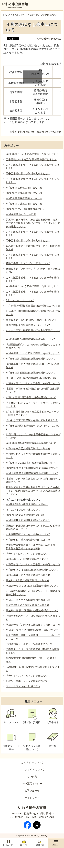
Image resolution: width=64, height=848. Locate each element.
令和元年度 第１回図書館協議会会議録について (32, 569)
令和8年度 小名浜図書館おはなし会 (25, 208)
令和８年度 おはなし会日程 (21, 214)
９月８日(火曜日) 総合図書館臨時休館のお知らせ (33, 378)
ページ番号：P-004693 (48, 38)
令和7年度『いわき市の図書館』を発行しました (32, 286)
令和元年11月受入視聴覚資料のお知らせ (28, 520)
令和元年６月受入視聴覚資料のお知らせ (28, 575)
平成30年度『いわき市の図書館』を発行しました (33, 624)
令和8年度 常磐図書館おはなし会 (24, 198)
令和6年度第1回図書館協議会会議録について (30, 358)
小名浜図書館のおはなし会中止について (28, 534)
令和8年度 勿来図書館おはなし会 (24, 203)
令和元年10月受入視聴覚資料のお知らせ (28, 539)
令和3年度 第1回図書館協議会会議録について (31, 462)
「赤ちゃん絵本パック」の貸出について (28, 553)
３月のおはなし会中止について (23, 509)
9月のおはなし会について (20, 300)
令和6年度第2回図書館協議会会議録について (30, 339)
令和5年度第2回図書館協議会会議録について (30, 372)
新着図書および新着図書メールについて (28, 325)
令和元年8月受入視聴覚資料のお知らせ (27, 559)
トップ (6, 14)
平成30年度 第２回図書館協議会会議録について (32, 610)
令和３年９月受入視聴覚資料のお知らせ (28, 448)
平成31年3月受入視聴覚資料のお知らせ (27, 580)
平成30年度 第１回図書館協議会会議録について (32, 629)
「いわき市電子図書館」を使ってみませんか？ (32, 420)
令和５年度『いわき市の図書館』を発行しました (33, 383)
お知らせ (18, 14)
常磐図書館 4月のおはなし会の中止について (31, 319)
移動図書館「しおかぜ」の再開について (28, 263)
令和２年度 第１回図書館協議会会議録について (32, 467)
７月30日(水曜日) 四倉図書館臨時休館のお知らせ (33, 305)
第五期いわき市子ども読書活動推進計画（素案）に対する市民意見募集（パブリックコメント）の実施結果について (33, 223)
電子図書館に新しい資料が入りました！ (28, 173)
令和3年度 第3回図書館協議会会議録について (31, 443)
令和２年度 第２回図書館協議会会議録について (32, 473)
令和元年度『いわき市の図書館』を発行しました (33, 564)
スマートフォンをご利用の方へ (23, 686)
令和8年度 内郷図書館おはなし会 (24, 192)
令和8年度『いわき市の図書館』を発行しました (32, 154)
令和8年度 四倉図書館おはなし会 (24, 187)
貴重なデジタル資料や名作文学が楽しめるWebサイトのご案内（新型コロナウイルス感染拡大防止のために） (33, 491)
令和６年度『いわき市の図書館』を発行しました (33, 353)
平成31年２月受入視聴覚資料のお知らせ (28, 599)
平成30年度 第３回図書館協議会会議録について (32, 585)
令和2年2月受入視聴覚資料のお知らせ (27, 504)
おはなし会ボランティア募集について (27, 681)
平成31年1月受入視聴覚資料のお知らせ (27, 605)
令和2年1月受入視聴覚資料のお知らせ (27, 514)
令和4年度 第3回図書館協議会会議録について (31, 397)
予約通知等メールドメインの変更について (29, 644)
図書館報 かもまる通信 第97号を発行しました (31, 159)
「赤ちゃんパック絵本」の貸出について (28, 675)
